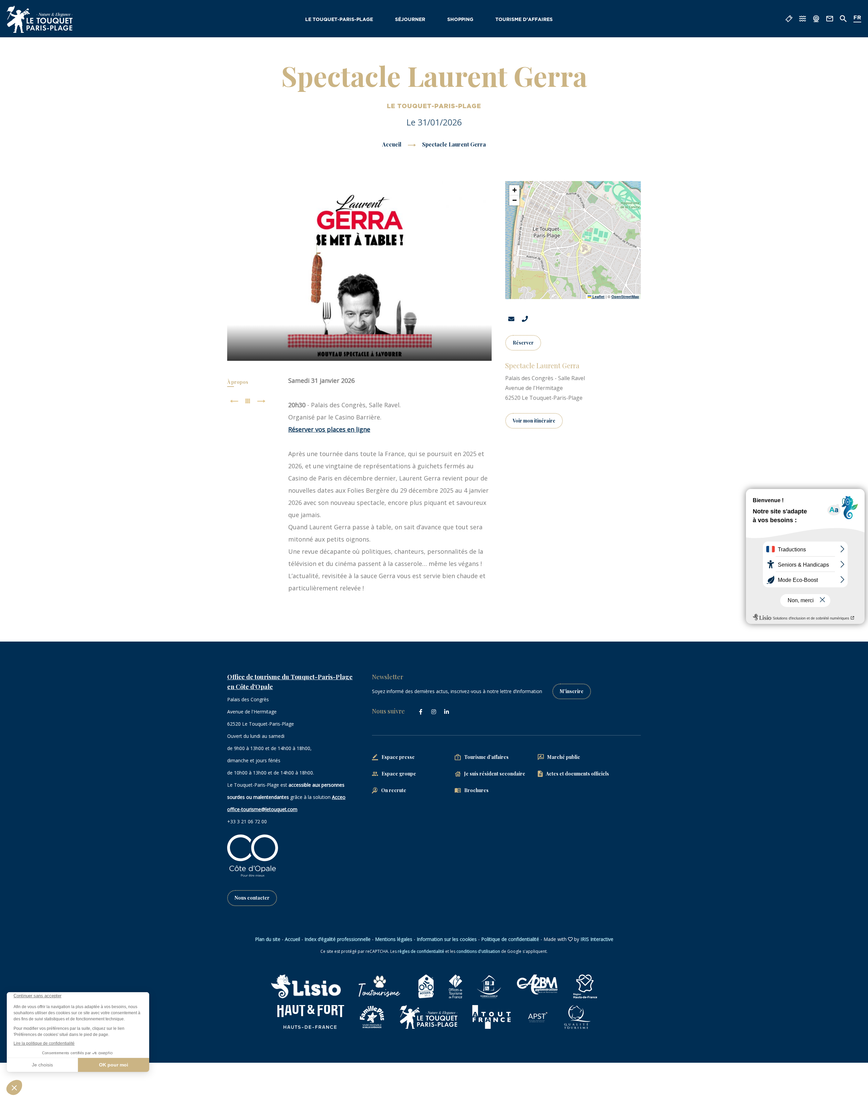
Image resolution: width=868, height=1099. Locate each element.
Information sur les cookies (447, 939)
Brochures (476, 790)
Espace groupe (398, 773)
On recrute (393, 790)
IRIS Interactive (596, 939)
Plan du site (267, 939)
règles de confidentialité (421, 951)
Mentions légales (393, 939)
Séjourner (410, 20)
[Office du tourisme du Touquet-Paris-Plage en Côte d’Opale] (40, 19)
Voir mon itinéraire (534, 420)
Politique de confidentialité (510, 939)
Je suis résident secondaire (494, 773)
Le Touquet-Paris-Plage (339, 20)
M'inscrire (572, 691)
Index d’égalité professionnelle (337, 939)
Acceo (339, 797)
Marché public (563, 757)
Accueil (391, 144)
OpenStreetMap (625, 296)
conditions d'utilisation (478, 951)
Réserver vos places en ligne (329, 429)
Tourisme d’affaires (524, 20)
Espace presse (398, 757)
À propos (237, 382)
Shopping (460, 20)
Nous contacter (252, 898)
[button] (514, 190)
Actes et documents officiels (577, 773)
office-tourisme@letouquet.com (262, 809)
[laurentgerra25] (359, 271)
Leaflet (598, 296)
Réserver (523, 342)
